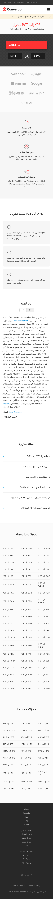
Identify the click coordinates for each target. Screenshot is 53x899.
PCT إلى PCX (8, 593)
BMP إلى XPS (8, 765)
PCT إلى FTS (43, 609)
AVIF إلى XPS (44, 788)
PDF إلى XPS (25, 723)
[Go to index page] (12, 9)
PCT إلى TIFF (26, 555)
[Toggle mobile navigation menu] (48, 9)
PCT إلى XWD (8, 681)
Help (26, 820)
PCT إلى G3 (7, 616)
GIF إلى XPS (43, 758)
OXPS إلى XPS (44, 730)
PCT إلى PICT (26, 562)
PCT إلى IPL (8, 623)
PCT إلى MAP (26, 623)
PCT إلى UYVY (26, 667)
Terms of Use (19, 885)
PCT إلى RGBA (9, 661)
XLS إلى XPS (43, 744)
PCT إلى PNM (8, 654)
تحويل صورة (26, 842)
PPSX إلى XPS (26, 781)
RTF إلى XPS (25, 758)
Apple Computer (21, 320)
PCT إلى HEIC (26, 688)
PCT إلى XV (43, 674)
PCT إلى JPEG (26, 548)
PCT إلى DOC (44, 576)
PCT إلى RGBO (26, 661)
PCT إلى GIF (25, 569)
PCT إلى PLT (43, 562)
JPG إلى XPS (8, 723)
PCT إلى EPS (25, 576)
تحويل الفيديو (26, 830)
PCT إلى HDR (26, 616)
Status (26, 824)
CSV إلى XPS (43, 737)
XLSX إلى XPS (26, 730)
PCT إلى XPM (26, 674)
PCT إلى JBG (43, 681)
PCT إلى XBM (8, 674)
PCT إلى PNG (44, 548)
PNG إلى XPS (44, 723)
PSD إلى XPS (25, 773)
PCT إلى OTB (26, 630)
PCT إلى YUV (25, 681)
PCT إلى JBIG (8, 688)
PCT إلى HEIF (44, 688)
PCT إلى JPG (8, 548)
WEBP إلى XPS (9, 758)
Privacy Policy (34, 885)
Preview (6, 403)
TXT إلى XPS (25, 751)
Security (26, 813)
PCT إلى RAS (25, 654)
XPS (30, 310)
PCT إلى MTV (8, 630)
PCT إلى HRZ (44, 616)
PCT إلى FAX (25, 609)
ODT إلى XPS (26, 765)
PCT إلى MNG (44, 623)
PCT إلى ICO (8, 576)
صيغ (26, 817)
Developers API (26, 851)
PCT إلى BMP (44, 569)
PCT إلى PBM (44, 593)
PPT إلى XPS (8, 773)
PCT (23, 310)
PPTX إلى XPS (26, 744)
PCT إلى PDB (8, 645)
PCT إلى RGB (44, 654)
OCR (26, 845)
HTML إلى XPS (9, 751)
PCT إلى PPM (26, 601)
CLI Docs (26, 859)
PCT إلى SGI (43, 661)
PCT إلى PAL (43, 630)
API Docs (26, 855)
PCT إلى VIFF (44, 667)
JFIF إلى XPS (8, 744)
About (26, 809)
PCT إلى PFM (26, 645)
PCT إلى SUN (8, 667)
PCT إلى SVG (8, 569)
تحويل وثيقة (26, 838)
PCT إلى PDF (8, 555)
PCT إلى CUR (26, 593)
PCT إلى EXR (8, 609)
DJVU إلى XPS (8, 788)
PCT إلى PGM (8, 601)
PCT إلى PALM (9, 637)
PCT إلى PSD (8, 562)
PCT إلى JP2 (25, 584)
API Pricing (26, 863)
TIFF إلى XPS (8, 781)
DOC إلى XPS (26, 737)
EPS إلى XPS (43, 765)
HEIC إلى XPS (44, 781)
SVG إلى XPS (43, 751)
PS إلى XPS (25, 788)
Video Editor (7, 2)
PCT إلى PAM (26, 637)
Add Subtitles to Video (21, 2)
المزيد (33, 2)
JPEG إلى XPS (8, 737)
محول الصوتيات (26, 834)
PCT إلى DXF (43, 555)
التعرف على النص (38, 16)
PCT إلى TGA (8, 584)
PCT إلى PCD (44, 637)
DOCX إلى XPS (9, 730)
